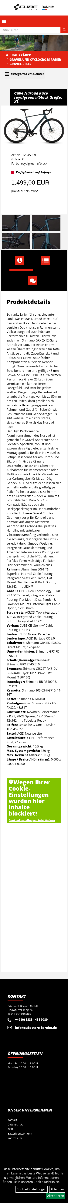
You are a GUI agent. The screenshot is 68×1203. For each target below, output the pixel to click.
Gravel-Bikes (20, 64)
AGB (10, 1129)
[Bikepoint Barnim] (34, 7)
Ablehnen (57, 1189)
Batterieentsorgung (20, 1133)
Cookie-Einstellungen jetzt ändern (32, 820)
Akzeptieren (55, 1196)
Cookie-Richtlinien (46, 1182)
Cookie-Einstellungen (31, 1189)
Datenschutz (15, 1124)
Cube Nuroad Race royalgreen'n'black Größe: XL (38, 97)
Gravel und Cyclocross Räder (35, 59)
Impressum (15, 1138)
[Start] (7, 55)
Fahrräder (21, 55)
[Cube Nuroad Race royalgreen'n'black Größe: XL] (34, 125)
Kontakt (12, 1120)
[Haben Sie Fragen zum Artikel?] (34, 281)
